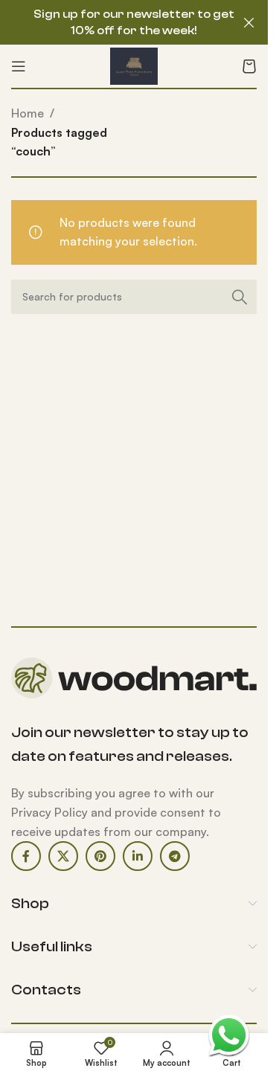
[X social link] (63, 856)
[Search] (239, 297)
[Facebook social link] (26, 856)
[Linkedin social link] (138, 856)
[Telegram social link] (175, 856)
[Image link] (134, 676)
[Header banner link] (134, 22)
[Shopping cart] (249, 66)
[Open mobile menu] (18, 66)
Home (27, 113)
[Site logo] (133, 64)
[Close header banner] (249, 22)
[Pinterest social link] (100, 856)
